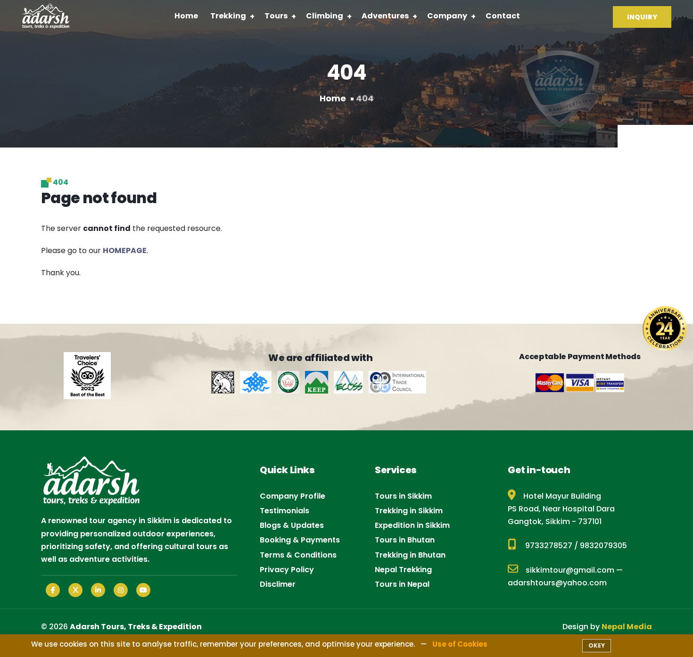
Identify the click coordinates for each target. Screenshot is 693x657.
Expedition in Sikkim (412, 525)
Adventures (385, 15)
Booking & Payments (300, 539)
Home (186, 15)
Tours (276, 15)
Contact (503, 15)
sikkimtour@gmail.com (570, 570)
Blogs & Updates (292, 525)
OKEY (596, 645)
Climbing (324, 15)
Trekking (228, 15)
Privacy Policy (287, 569)
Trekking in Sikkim (409, 510)
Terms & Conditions (298, 555)
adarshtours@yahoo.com (557, 582)
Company (447, 15)
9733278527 (548, 545)
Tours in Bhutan (405, 539)
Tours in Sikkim (403, 496)
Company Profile (292, 496)
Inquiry (642, 17)
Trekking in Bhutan (410, 555)
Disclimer (278, 584)
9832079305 (603, 545)
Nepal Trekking (403, 569)
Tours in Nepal (402, 584)
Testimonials (284, 510)
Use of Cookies (459, 644)
